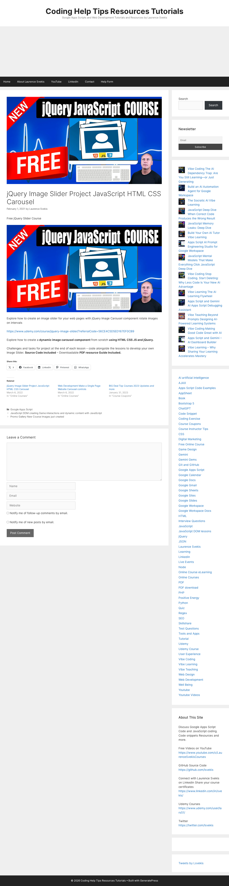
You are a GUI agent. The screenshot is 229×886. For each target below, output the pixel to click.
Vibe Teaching (188, 669)
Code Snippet (188, 413)
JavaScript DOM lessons (195, 531)
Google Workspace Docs (195, 510)
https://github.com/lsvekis (196, 769)
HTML (183, 516)
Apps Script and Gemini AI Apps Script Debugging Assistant (200, 305)
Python (183, 603)
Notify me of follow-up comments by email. (39, 513)
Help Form (107, 81)
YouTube (56, 81)
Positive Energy (189, 598)
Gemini (183, 454)
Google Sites (187, 495)
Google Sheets (188, 490)
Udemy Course (189, 649)
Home (6, 81)
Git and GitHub (189, 464)
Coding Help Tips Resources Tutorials (114, 11)
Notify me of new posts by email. (32, 522)
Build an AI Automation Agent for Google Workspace (199, 191)
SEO (181, 618)
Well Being (185, 684)
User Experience (190, 654)
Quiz (182, 608)
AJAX (182, 383)
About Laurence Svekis (30, 81)
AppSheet (185, 393)
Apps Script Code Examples (197, 388)
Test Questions (189, 628)
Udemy (183, 643)
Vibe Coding (187, 659)
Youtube (184, 690)
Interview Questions (192, 521)
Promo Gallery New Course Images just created (37, 416)
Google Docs (187, 480)
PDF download (188, 587)
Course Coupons (190, 424)
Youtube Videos (189, 695)
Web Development (191, 679)
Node (182, 567)
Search (183, 98)
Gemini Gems (188, 459)
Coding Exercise (189, 418)
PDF (181, 582)
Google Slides (188, 500)
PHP (181, 592)
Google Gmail (188, 485)
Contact (89, 81)
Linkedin (73, 81)
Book (182, 398)
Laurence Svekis (190, 546)
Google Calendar (190, 475)
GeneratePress (149, 880)
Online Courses (189, 577)
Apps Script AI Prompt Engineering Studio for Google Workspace (198, 246)
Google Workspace (191, 505)
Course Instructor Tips (193, 429)
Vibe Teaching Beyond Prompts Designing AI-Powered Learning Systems (198, 319)
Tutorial (184, 638)
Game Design (188, 449)
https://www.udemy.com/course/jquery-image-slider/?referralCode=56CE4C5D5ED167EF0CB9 (70, 331)
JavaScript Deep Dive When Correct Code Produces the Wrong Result (197, 214)
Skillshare (185, 623)
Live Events (186, 562)
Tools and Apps (189, 633)
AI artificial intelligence (194, 377)
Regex (183, 613)
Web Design (187, 674)
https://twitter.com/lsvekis (196, 825)
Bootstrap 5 (186, 403)
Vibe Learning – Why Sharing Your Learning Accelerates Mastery (198, 352)
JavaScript (186, 526)
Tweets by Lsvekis (191, 863)
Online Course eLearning (195, 572)
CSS (181, 434)
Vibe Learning (188, 664)
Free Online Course (191, 444)
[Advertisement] (114, 51)
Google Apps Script (21, 409)
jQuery (183, 536)
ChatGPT (185, 408)
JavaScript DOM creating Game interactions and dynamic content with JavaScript (56, 413)
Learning (184, 551)
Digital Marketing (190, 439)
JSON (182, 541)
